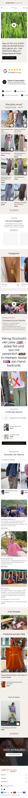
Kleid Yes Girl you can (19, 177)
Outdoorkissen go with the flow (8, 727)
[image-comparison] (14, 622)
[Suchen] (24, 8)
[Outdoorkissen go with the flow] (10, 713)
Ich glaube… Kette (14, 434)
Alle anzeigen (14, 733)
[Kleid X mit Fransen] (7, 142)
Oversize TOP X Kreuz (15, 426)
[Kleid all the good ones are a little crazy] (20, 142)
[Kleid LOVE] (7, 192)
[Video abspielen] (14, 25)
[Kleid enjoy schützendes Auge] (7, 118)
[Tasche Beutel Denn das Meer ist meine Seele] (3, 684)
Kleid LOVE (3, 202)
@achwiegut (14, 230)
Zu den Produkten (14, 754)
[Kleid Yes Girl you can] (20, 166)
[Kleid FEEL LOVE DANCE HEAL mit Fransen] (20, 192)
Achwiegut (7, 795)
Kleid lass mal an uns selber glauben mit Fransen (6, 179)
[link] (20, 342)
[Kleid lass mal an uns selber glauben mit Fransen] (7, 166)
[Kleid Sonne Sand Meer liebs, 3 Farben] (20, 118)
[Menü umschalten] (1, 8)
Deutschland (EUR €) (8, 785)
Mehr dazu (4, 528)
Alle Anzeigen (14, 210)
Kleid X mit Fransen (5, 153)
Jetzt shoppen (9, 57)
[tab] (10, 107)
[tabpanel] (14, 158)
